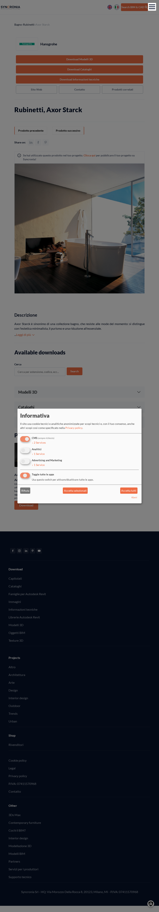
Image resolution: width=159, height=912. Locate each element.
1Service (38, 453)
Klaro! (134, 497)
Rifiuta (25, 490)
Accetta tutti (128, 490)
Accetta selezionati (75, 490)
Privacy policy (73, 427)
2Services (39, 442)
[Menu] (152, 7)
